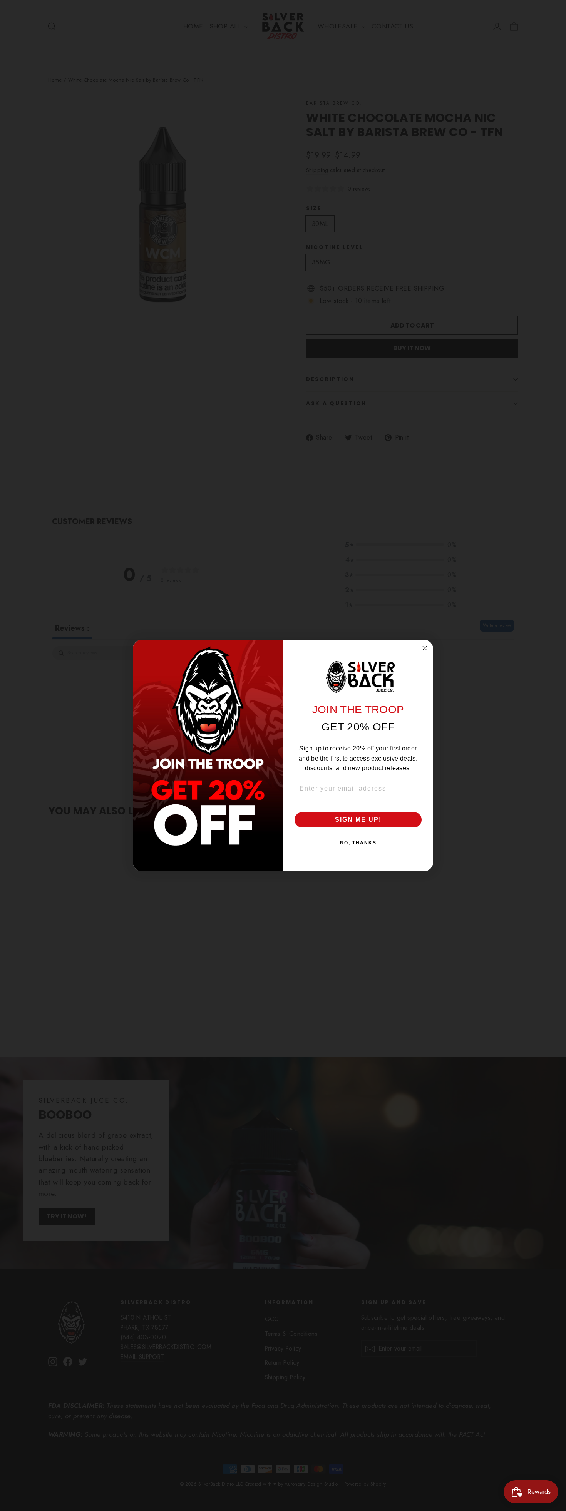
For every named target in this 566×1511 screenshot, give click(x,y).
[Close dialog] (424, 648)
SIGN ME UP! (358, 819)
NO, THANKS (358, 843)
